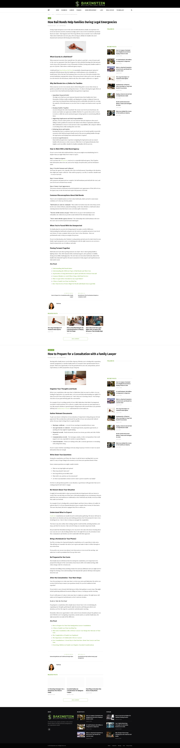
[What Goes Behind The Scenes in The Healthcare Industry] (111, 113)
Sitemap (119, 745)
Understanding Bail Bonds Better (62, 268)
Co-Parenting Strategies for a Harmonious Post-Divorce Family (56, 690)
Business (64, 10)
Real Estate (110, 10)
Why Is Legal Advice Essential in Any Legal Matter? (68, 278)
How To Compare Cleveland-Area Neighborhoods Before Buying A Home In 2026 (123, 51)
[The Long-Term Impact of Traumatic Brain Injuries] (56, 321)
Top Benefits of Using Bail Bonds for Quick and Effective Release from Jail (75, 273)
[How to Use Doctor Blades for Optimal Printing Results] (110, 717)
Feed (124, 745)
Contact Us (114, 745)
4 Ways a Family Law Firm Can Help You (64, 281)
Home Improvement (90, 10)
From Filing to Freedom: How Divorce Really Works (93, 689)
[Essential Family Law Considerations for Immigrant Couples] (75, 682)
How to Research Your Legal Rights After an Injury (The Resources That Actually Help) (94, 329)
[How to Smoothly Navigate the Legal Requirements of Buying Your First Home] (75, 321)
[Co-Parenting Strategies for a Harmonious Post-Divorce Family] (56, 682)
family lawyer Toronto (64, 408)
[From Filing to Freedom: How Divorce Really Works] (94, 682)
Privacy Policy (129, 745)
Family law (53, 516)
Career (71, 10)
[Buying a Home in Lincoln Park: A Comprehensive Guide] (111, 95)
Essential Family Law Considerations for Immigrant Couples (75, 690)
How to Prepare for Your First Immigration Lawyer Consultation (72, 625)
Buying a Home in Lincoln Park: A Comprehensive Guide (124, 94)
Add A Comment (75, 338)
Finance (78, 10)
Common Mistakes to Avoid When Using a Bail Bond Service (70, 276)
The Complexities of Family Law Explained (65, 635)
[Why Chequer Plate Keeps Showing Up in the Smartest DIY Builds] (110, 734)
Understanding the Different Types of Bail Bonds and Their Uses (72, 271)
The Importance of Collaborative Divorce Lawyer (67, 638)
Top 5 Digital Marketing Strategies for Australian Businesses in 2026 (121, 725)
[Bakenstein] (90, 3)
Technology (120, 10)
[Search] (131, 10)
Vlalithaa (58, 303)
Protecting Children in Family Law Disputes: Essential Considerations (73, 645)
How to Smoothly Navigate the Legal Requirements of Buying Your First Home (75, 329)
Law (101, 10)
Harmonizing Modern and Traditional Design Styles (61, 656)
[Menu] (49, 10)
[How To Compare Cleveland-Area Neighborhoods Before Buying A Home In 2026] (111, 52)
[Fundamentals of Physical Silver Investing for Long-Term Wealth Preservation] (111, 86)
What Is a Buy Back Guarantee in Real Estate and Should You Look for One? (124, 69)
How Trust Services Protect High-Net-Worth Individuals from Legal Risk (74, 284)
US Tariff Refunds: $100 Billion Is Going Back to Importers (124, 60)
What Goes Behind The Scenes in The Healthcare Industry (124, 112)
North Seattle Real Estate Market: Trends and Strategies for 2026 (124, 103)
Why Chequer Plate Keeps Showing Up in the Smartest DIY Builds (123, 734)
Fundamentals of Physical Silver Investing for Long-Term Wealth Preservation (124, 86)
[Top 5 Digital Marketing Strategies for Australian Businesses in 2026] (110, 725)
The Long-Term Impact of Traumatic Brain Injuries (55, 328)
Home (57, 10)
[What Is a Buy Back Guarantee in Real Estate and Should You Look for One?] (111, 69)
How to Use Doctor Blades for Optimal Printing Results (123, 716)
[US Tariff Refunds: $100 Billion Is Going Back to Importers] (111, 61)
